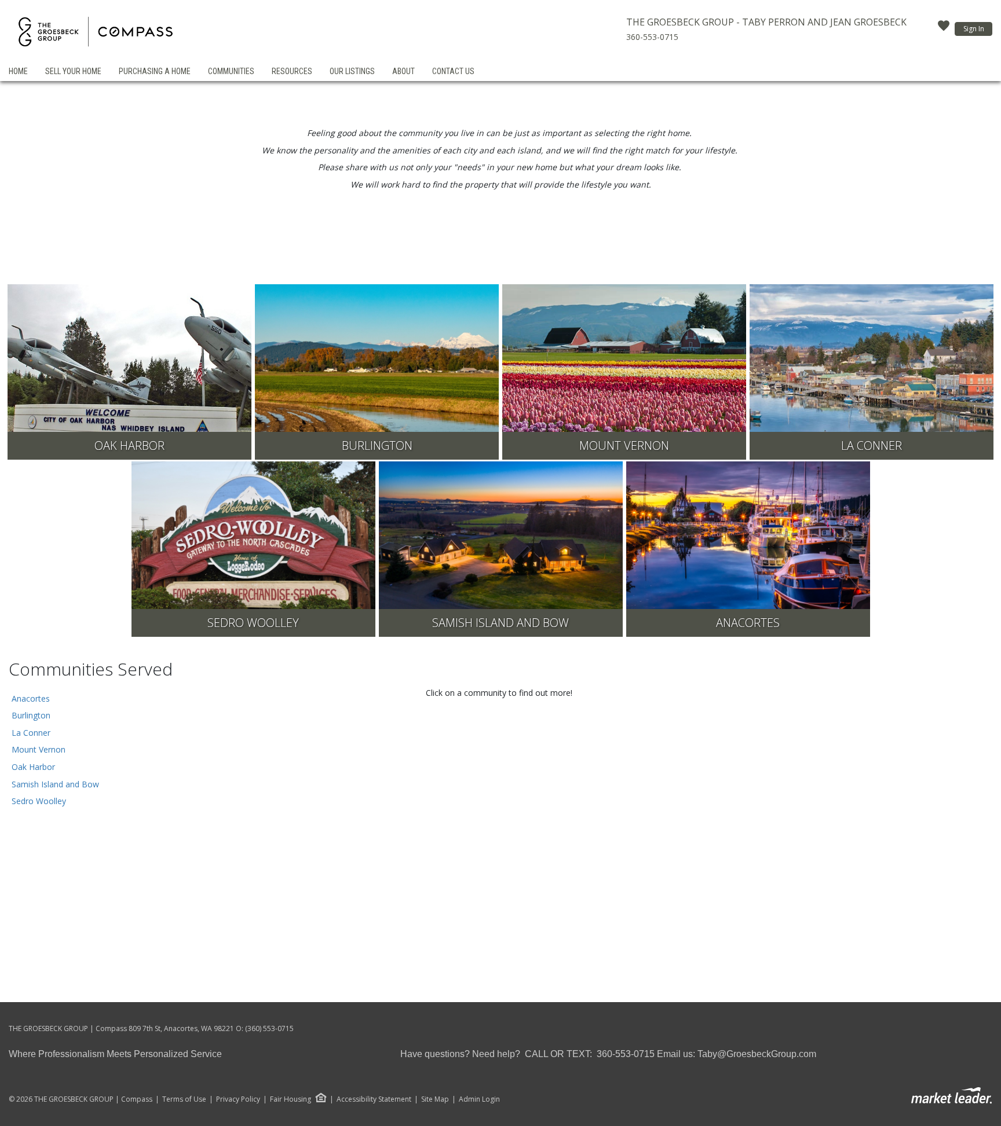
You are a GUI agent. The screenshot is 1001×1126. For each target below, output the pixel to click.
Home (18, 71)
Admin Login (479, 1099)
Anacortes (31, 698)
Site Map (435, 1099)
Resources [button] (292, 71)
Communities (231, 71)
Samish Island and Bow (55, 784)
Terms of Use (184, 1099)
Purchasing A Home (155, 71)
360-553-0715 (652, 36)
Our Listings (352, 71)
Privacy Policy (238, 1099)
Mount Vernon (38, 749)
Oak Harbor (33, 766)
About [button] (403, 71)
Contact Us (453, 71)
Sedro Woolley (39, 800)
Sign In (973, 29)
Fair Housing (290, 1099)
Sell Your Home (73, 71)
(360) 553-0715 (269, 1028)
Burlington (31, 715)
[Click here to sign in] (944, 29)
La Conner (31, 732)
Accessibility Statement (374, 1099)
